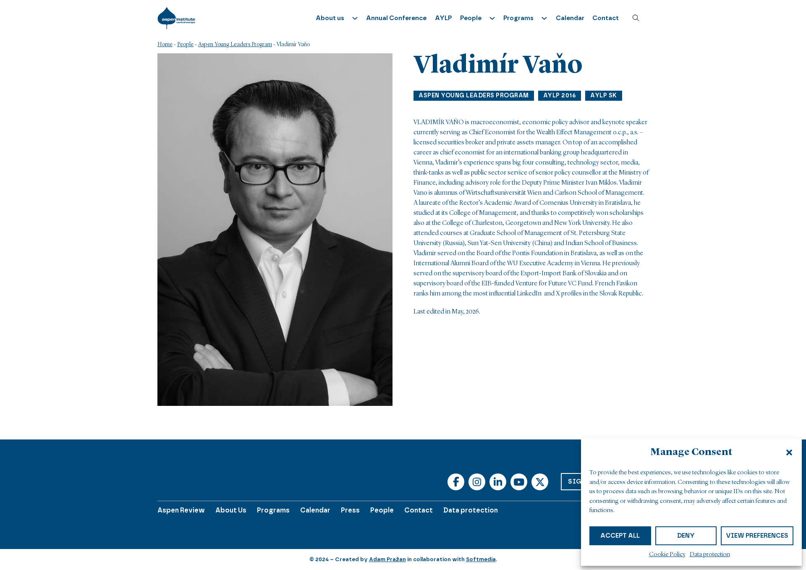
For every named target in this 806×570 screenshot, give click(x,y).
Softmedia (481, 559)
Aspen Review (181, 510)
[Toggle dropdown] (355, 18)
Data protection (710, 555)
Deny (686, 535)
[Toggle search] (636, 18)
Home (165, 44)
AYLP (443, 18)
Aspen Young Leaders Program (235, 44)
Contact (605, 18)
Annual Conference (396, 18)
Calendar (570, 18)
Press (350, 510)
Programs (273, 510)
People (185, 44)
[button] (789, 452)
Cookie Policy (667, 555)
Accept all (620, 535)
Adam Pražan (387, 559)
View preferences (757, 535)
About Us (230, 510)
